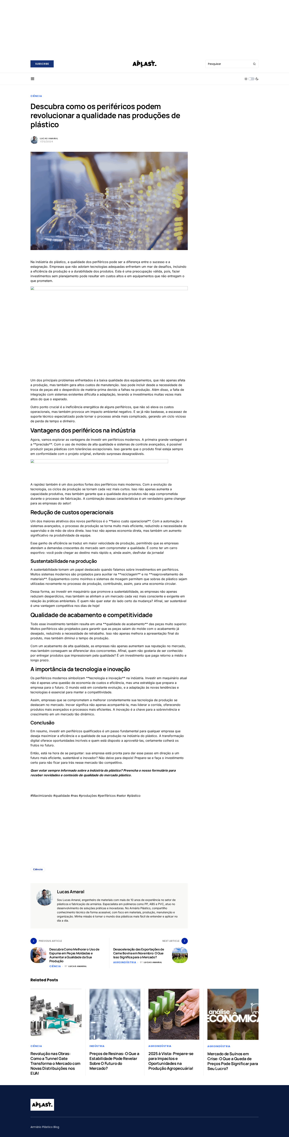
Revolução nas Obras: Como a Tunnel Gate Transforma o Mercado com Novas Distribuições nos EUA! (55, 1063)
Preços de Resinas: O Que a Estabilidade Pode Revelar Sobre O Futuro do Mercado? (114, 1061)
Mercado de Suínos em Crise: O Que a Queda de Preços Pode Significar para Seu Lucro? (232, 1061)
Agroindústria (124, 962)
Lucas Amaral (49, 138)
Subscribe (42, 63)
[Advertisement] (144, 27)
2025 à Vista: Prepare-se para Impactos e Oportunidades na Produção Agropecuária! (170, 1061)
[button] (32, 78)
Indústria (96, 1046)
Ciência (36, 96)
